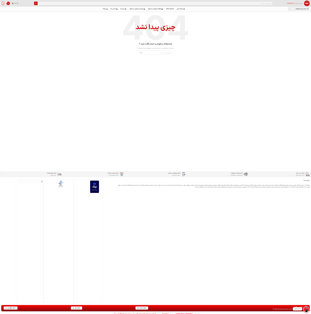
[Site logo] (307, 3)
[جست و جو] (141, 52)
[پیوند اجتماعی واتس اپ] (15, 3)
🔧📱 (306, 309)
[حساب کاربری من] (3, 3)
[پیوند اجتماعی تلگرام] (13, 3)
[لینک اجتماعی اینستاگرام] (17, 3)
